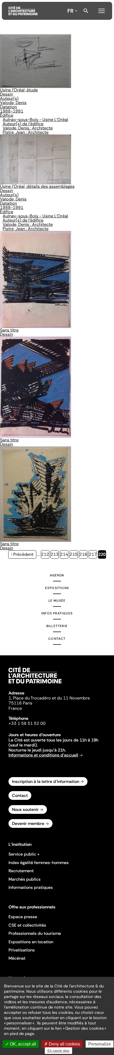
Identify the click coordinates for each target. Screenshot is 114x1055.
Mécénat (16, 958)
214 (64, 554)
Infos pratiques (57, 613)
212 (45, 554)
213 (55, 554)
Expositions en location (30, 942)
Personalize (99, 1044)
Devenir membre (28, 823)
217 (93, 554)
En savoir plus (58, 1051)
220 (102, 555)
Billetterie (57, 626)
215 (74, 554)
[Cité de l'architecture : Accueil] (35, 684)
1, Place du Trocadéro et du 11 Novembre (49, 698)
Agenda (57, 575)
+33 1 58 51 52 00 (27, 723)
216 (83, 554)
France (15, 708)
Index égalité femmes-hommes (38, 862)
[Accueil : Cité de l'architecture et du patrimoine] (23, 11)
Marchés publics (24, 879)
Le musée (57, 601)
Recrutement (21, 871)
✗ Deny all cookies (62, 1044)
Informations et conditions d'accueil (43, 755)
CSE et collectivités (27, 925)
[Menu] (102, 10)
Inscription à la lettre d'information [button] (45, 781)
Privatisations (21, 950)
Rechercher (86, 10)
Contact (56, 639)
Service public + (24, 854)
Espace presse (22, 916)
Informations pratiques (30, 887)
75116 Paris (20, 703)
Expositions (57, 588)
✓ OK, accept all (20, 1044)
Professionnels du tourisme (34, 933)
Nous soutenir (25, 809)
